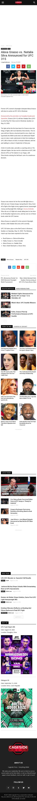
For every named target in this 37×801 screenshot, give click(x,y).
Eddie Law (9, 591)
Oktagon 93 (5, 680)
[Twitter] (24, 788)
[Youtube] (29, 788)
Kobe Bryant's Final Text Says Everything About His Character (28, 423)
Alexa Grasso (10, 259)
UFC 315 (26, 259)
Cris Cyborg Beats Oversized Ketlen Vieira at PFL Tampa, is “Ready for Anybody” (21, 501)
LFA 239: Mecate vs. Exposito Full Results (16, 578)
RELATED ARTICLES (8, 288)
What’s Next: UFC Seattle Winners (23, 303)
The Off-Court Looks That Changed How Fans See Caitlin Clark (8, 373)
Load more (18, 617)
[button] (34, 2)
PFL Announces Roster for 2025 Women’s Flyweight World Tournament (9, 280)
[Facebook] (8, 788)
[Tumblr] (18, 788)
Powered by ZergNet (20, 326)
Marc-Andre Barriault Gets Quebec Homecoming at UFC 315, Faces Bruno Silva (27, 280)
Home (2, 46)
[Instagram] (13, 788)
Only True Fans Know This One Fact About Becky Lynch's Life (8, 398)
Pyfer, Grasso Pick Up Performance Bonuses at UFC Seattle (22, 314)
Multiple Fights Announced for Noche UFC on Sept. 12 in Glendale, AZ (22, 296)
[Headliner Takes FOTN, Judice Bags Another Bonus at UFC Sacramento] (18, 486)
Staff (7, 580)
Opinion (4, 307)
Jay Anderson (6, 62)
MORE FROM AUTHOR (22, 288)
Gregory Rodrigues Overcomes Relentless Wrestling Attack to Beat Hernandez (21, 511)
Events (3, 580)
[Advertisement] (18, 24)
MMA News (4, 48)
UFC (9, 48)
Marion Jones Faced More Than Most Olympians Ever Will (8, 423)
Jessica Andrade (28, 209)
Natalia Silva (19, 259)
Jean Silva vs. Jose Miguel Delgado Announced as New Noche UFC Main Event (21, 521)
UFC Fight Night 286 (8, 627)
